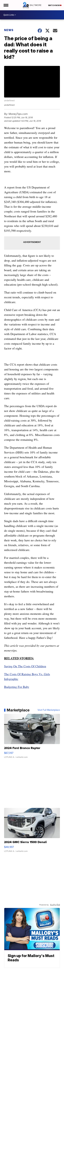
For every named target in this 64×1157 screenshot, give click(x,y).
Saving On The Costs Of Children (25, 666)
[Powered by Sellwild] (55, 905)
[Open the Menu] (6, 5)
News (8, 30)
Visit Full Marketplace (49, 710)
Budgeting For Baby (16, 687)
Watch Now (54, 5)
